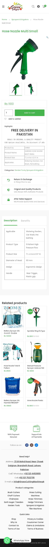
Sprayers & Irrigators (20, 19)
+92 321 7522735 (27, 477)
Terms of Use (14, 529)
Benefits (25, 220)
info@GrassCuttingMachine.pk (29, 481)
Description (10, 220)
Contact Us (14, 525)
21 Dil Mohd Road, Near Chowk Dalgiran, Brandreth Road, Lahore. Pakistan (25, 465)
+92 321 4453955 (32, 473)
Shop (14, 519)
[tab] (10, 221)
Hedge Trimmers (35, 502)
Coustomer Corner (35, 522)
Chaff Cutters (14, 495)
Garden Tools (20, 170)
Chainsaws (13, 499)
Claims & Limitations (35, 525)
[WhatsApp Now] (7, 540)
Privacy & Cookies (35, 519)
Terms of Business (35, 529)
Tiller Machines (35, 508)
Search (33, 6)
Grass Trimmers (35, 499)
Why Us (14, 522)
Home (4, 19)
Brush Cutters (14, 492)
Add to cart (29, 112)
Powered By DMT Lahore (37, 543)
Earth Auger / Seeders (13, 502)
